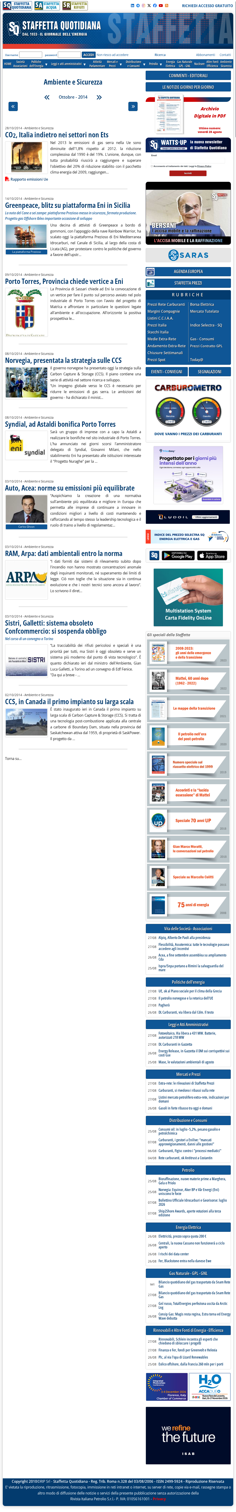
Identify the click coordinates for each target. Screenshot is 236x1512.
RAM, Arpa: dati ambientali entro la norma (63, 553)
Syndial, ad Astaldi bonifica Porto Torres (60, 424)
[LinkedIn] (132, 5)
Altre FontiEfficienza (212, 63)
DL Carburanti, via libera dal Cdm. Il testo (186, 1012)
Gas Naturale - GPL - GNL (188, 1273)
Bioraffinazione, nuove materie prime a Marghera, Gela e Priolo (192, 1181)
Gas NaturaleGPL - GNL (184, 63)
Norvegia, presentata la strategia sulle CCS (63, 360)
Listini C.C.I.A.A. (160, 318)
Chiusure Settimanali (165, 352)
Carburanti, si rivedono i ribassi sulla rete (187, 1090)
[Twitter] (149, 5)
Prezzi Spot (156, 359)
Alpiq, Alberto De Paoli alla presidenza (184, 938)
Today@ (196, 359)
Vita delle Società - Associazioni (188, 929)
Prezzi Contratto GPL (206, 346)
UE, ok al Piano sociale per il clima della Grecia (190, 991)
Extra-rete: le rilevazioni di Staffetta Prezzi (186, 1083)
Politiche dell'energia (188, 982)
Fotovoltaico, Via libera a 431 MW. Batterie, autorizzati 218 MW (187, 1035)
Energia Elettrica (188, 1227)
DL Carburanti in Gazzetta (175, 1044)
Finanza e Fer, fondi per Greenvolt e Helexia (188, 1350)
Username (11, 55)
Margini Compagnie (164, 311)
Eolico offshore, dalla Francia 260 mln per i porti (191, 1364)
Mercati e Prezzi (188, 1074)
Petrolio (153, 64)
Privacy (159, 1498)
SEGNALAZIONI (209, 371)
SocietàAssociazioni (20, 63)
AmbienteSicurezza (226, 63)
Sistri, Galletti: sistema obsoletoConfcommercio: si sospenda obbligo (55, 627)
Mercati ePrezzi (112, 63)
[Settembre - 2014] (47, 97)
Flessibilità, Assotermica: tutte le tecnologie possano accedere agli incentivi (194, 947)
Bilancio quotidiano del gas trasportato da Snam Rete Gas (194, 1284)
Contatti (225, 55)
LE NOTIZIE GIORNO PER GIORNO (188, 87)
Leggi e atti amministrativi (66, 64)
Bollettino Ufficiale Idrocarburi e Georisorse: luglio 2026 (193, 1202)
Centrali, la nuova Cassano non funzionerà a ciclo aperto (191, 1245)
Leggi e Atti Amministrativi (188, 1024)
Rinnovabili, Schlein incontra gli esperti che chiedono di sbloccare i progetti (188, 1341)
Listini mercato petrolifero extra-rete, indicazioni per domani (194, 1099)
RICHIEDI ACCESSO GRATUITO (207, 5)
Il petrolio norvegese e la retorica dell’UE (186, 998)
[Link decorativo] (169, 114)
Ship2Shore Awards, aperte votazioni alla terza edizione (190, 1213)
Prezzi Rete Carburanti (166, 304)
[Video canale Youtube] (161, 5)
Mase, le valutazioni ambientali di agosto (186, 1062)
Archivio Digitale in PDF (209, 118)
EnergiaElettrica (170, 63)
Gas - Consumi (202, 339)
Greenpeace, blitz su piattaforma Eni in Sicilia (67, 205)
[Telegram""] (138, 5)
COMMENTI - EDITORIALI (188, 75)
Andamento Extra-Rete (167, 346)
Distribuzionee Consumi (133, 63)
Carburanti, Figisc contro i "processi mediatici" (190, 1151)
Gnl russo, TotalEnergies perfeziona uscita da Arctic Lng (193, 1306)
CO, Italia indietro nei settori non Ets (57, 134)
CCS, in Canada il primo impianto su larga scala (69, 701)
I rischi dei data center (174, 1254)
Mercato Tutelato (204, 311)
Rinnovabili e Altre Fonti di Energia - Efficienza (188, 1330)
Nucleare (199, 64)
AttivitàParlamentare (97, 63)
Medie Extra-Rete (162, 339)
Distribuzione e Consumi (188, 1120)
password (51, 55)
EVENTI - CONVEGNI (166, 371)
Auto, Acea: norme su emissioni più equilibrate (70, 488)
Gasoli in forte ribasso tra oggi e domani (185, 1108)
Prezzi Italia (157, 325)
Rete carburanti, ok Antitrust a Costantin (185, 1158)
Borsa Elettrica (202, 304)
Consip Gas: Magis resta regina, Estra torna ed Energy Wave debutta (194, 1316)
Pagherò (164, 1005)
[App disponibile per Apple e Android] (188, 556)
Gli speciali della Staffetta (168, 634)
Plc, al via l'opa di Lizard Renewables (183, 1357)
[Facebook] (155, 5)
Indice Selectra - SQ (206, 325)
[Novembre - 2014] (99, 97)
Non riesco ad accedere (112, 55)
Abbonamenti (205, 55)
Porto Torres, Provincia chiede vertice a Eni (64, 281)
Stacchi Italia (158, 332)
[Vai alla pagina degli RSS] (166, 5)
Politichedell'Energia (36, 63)
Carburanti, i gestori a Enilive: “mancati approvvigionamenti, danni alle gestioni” (186, 1142)
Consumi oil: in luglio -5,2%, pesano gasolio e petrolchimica (189, 1131)
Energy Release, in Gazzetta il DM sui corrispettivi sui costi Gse (194, 1053)
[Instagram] (143, 5)
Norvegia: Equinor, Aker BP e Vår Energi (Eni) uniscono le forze (189, 1192)
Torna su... (13, 758)
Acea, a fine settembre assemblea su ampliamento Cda (192, 957)
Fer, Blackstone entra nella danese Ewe (185, 1261)
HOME (8, 64)
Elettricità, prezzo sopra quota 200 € (182, 1236)
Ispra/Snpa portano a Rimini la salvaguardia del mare (191, 968)
